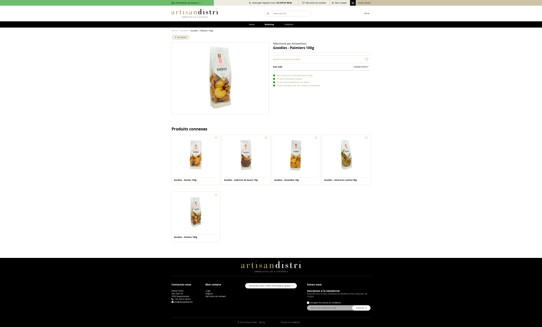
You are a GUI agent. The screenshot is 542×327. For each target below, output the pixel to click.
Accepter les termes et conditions (325, 302)
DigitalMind (270, 322)
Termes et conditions (290, 322)
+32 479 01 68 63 (284, 2)
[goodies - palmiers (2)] (220, 77)
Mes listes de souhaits (216, 296)
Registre (209, 293)
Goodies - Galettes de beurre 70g (241, 180)
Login (208, 290)
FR (365, 13)
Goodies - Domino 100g (185, 237)
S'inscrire (360, 308)
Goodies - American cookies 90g (340, 180)
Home (174, 30)
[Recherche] (268, 13)
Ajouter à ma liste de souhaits (286, 59)
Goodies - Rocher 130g (185, 180)
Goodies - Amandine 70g (286, 180)
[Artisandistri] (194, 13)
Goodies (184, 30)
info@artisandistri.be (183, 302)
